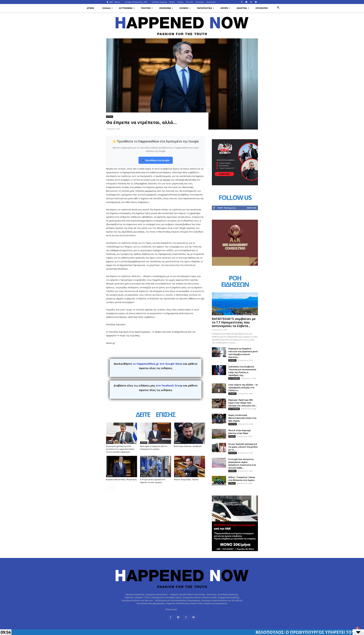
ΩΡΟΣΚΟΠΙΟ (262, 8)
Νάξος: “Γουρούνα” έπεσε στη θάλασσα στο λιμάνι (241, 478)
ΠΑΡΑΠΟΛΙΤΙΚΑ (204, 8)
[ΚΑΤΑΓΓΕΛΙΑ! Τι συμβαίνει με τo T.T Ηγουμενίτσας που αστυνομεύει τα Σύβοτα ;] (235, 303)
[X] (251, 2)
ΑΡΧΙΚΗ (90, 8)
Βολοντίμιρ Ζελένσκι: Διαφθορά (187, 446)
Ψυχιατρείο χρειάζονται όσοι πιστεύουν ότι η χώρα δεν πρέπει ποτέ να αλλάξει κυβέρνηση (120, 449)
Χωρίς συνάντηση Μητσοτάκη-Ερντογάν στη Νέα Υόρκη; (242, 418)
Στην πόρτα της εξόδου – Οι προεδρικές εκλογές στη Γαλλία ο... (243, 387)
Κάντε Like (251, 208)
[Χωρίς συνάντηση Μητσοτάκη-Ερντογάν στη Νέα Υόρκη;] (219, 419)
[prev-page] (108, 488)
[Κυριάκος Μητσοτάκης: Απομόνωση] (121, 466)
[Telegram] (246, 2)
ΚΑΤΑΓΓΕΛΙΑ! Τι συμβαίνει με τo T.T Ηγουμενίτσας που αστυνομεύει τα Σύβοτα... (234, 322)
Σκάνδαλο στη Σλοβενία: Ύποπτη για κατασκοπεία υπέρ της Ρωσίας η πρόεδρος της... (242, 371)
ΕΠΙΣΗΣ (165, 415)
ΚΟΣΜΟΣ (184, 8)
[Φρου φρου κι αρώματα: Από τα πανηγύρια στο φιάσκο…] (155, 433)
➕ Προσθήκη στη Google (155, 160)
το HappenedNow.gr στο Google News (157, 363)
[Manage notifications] (357, 628)
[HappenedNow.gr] (182, 24)
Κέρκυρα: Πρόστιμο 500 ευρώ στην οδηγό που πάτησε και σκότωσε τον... (242, 403)
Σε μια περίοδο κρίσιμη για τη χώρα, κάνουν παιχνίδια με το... (243, 447)
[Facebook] (242, 2)
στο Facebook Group (169, 385)
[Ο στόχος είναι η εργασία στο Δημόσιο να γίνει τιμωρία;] (155, 466)
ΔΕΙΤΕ (143, 415)
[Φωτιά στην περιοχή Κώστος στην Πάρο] (219, 434)
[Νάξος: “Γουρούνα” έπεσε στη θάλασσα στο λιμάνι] (219, 481)
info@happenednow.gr (188, 609)
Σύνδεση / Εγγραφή (159, 2)
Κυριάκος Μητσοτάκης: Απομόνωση (121, 479)
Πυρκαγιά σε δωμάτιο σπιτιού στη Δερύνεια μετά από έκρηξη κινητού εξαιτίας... (243, 352)
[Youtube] (256, 2)
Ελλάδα (172, 2)
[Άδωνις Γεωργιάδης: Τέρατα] (189, 466)
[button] (278, 8)
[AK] (235, 265)
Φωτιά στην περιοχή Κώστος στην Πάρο (239, 432)
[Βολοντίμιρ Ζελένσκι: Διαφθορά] (189, 433)
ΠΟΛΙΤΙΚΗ (146, 8)
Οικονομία (200, 2)
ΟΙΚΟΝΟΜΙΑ (165, 8)
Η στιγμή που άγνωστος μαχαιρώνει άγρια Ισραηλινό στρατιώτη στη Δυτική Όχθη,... (242, 463)
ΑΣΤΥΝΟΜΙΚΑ (126, 8)
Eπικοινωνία (211, 2)
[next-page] (112, 488)
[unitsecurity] (235, 184)
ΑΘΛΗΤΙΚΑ (242, 8)
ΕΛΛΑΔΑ (106, 8)
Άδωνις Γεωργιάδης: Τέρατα (186, 479)
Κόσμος (180, 2)
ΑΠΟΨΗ (224, 8)
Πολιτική (189, 2)
